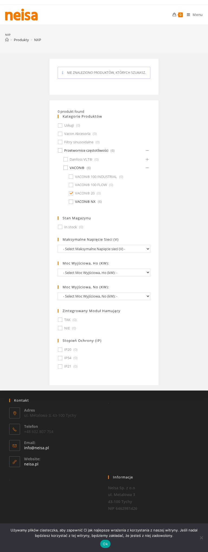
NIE (67, 328)
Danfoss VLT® (81, 159)
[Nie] (201, 537)
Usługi (69, 125)
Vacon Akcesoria (77, 133)
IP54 (67, 358)
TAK (67, 320)
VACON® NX (85, 201)
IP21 (67, 366)
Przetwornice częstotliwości (86, 150)
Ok (105, 544)
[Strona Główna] (7, 39)
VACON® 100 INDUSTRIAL (96, 176)
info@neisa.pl (36, 447)
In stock (70, 227)
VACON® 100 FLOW (91, 185)
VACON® (77, 168)
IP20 (67, 349)
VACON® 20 (85, 193)
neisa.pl (31, 464)
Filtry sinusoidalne (78, 142)
